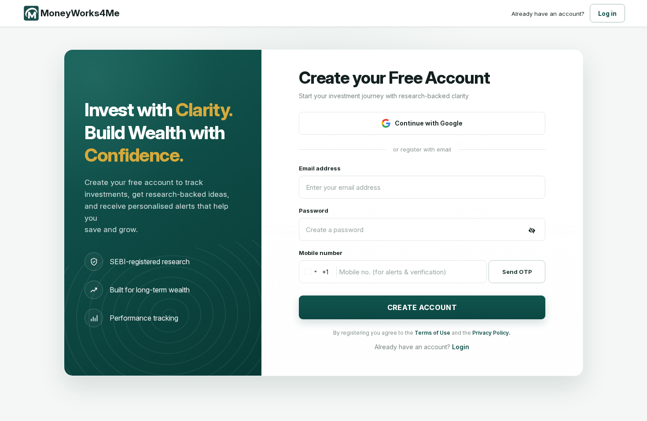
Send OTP (517, 271)
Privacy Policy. (491, 332)
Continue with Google (429, 123)
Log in (607, 13)
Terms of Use (433, 332)
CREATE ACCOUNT (422, 307)
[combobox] (313, 272)
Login (460, 347)
